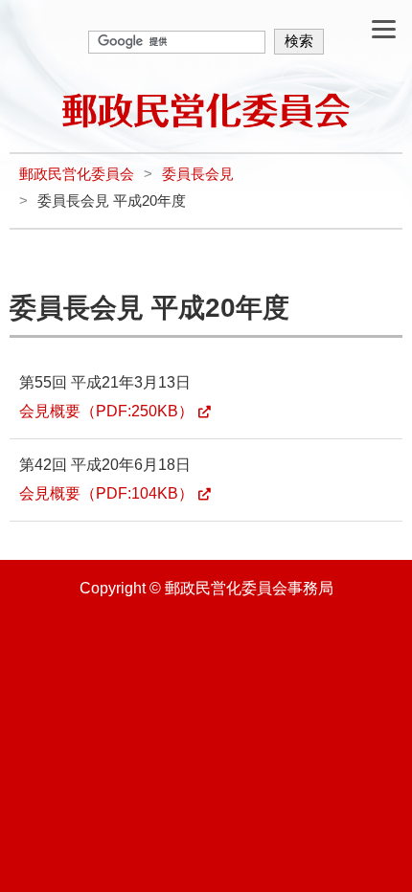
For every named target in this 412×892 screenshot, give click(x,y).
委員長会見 (198, 174)
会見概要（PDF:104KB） (106, 493)
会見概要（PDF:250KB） (106, 411)
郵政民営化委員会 (76, 174)
